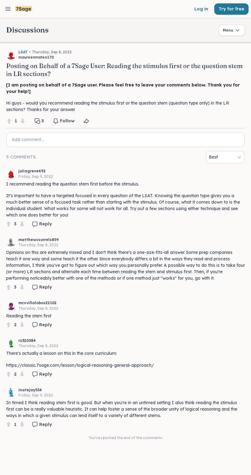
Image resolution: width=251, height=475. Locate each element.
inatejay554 (30, 390)
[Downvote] (22, 121)
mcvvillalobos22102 (37, 303)
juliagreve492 (32, 171)
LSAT (23, 52)
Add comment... (28, 139)
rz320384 (27, 340)
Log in (201, 9)
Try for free (231, 9)
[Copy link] (86, 121)
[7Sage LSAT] (23, 9)
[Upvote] (9, 121)
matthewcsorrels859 (38, 239)
